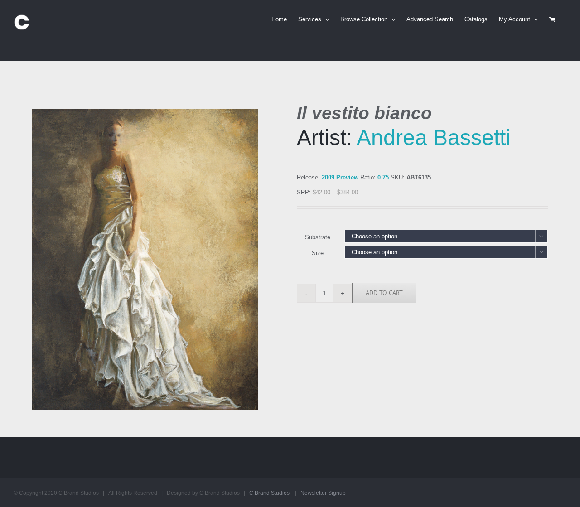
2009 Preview (340, 177)
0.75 (383, 177)
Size (318, 253)
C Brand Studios (269, 493)
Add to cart (384, 293)
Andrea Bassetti (434, 138)
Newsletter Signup (323, 493)
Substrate (317, 237)
